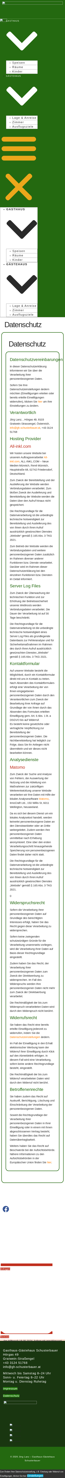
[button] (19, 168)
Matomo (44, 798)
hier (40, 401)
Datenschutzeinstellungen (25, 1037)
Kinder (17, 71)
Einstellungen (35, 1475)
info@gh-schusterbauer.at (25, 427)
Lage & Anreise (24, 117)
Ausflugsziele (23, 126)
